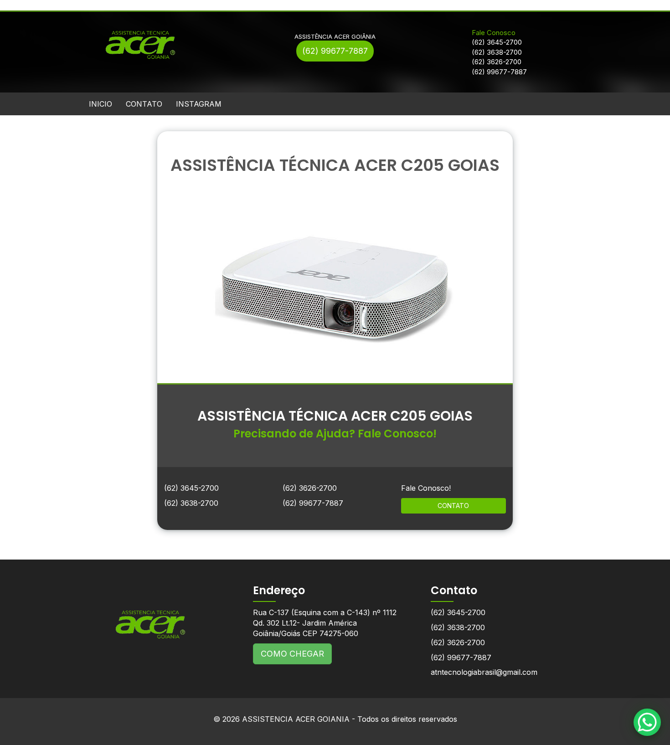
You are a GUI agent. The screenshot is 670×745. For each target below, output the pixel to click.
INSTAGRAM (199, 103)
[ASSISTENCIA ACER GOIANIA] (150, 617)
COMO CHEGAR (292, 653)
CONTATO (144, 103)
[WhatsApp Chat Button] (647, 722)
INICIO (100, 103)
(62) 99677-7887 (335, 51)
